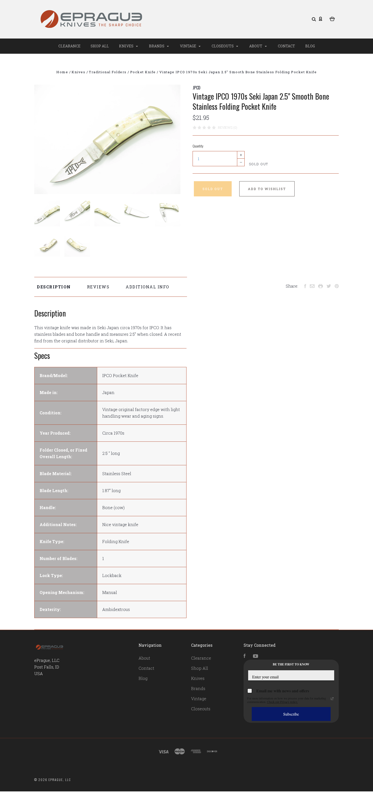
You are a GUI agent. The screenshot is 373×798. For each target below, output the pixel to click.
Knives (126, 46)
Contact (286, 46)
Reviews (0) (227, 127)
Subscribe (291, 714)
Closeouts (223, 46)
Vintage (188, 46)
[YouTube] (255, 656)
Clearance (69, 46)
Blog (310, 46)
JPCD (196, 88)
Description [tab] (54, 286)
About (256, 46)
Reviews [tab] (98, 286)
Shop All (100, 46)
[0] (332, 18)
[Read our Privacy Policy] (332, 699)
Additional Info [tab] (147, 286)
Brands (157, 46)
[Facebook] (245, 656)
